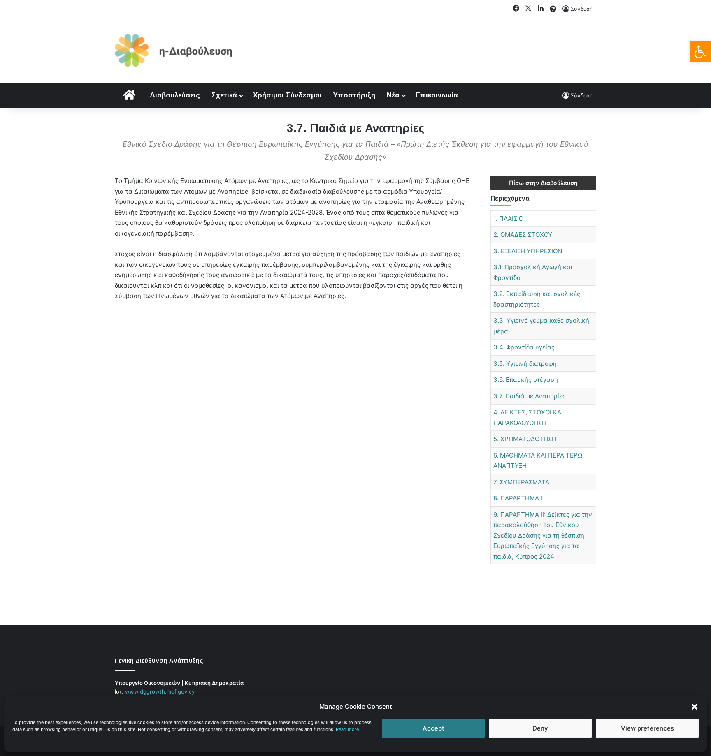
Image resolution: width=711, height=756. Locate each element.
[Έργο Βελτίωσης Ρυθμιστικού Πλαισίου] (173, 50)
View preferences (647, 728)
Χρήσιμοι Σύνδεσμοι (287, 95)
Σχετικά (224, 95)
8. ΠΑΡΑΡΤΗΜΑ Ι (517, 498)
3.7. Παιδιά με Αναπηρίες (529, 396)
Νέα (393, 95)
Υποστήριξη (354, 95)
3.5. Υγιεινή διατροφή (525, 364)
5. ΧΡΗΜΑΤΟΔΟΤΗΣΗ (524, 439)
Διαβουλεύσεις (175, 95)
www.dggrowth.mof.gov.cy (160, 691)
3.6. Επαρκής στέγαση (525, 380)
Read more (347, 729)
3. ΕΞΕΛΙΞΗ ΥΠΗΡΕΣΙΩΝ (527, 251)
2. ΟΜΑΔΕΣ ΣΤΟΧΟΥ (522, 234)
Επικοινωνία (437, 95)
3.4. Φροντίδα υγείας (524, 347)
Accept (433, 728)
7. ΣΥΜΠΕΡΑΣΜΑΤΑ (521, 482)
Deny (540, 728)
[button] (700, 51)
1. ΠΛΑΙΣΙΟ (508, 218)
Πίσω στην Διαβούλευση (543, 182)
